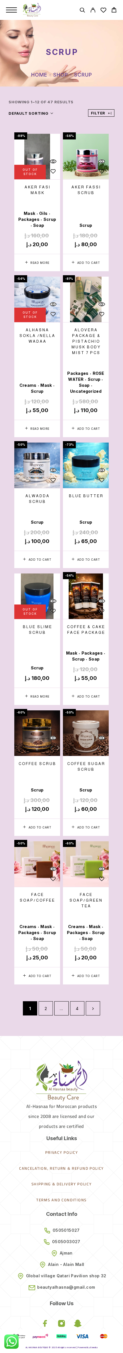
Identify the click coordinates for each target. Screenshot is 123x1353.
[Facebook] (45, 1324)
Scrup (49, 219)
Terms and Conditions (61, 1199)
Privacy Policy (61, 1152)
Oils (43, 213)
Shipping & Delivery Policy (61, 1184)
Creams (28, 385)
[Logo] (32, 10)
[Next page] (93, 1008)
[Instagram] (61, 1324)
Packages (28, 219)
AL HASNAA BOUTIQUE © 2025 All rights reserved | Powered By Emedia (61, 1347)
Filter (98, 113)
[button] (86, 262)
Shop (60, 75)
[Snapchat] (78, 1324)
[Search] (82, 11)
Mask (29, 213)
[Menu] (11, 9)
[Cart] (114, 10)
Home (39, 75)
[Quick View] (53, 161)
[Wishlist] (103, 11)
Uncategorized (86, 391)
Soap (38, 225)
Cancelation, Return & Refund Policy (61, 1168)
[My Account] (93, 11)
